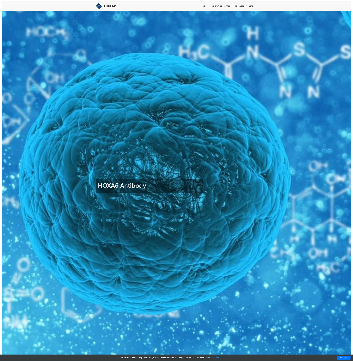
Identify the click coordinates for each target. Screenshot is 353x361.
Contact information (221, 6)
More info (215, 358)
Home (205, 6)
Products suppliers (244, 6)
